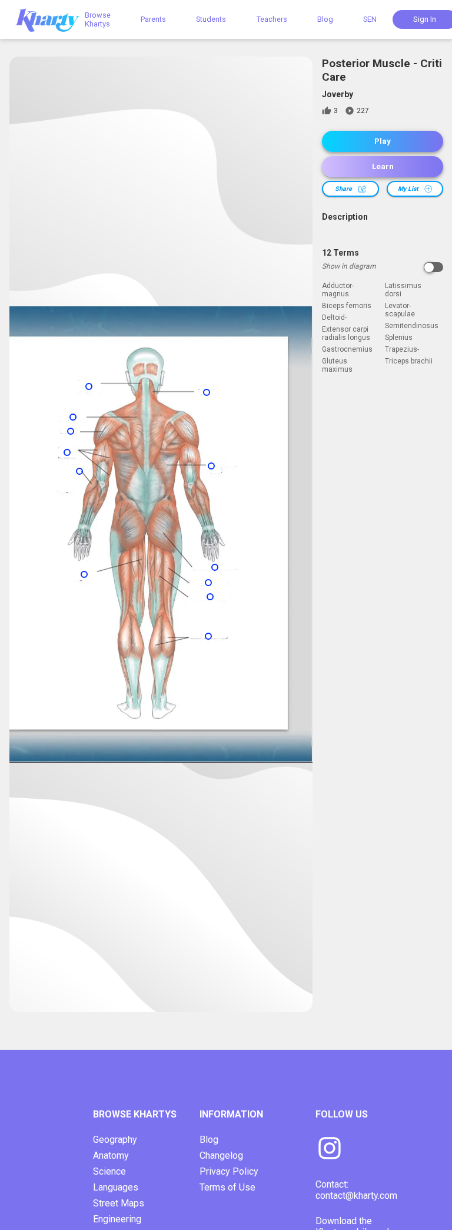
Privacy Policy (229, 1171)
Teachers (272, 19)
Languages (115, 1187)
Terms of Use (227, 1187)
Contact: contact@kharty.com (356, 1190)
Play (382, 141)
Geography (115, 1139)
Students (211, 19)
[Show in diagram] (433, 267)
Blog (325, 19)
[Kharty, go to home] (53, 19)
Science (109, 1171)
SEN (370, 19)
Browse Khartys (98, 19)
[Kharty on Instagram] (329, 1149)
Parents (153, 19)
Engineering (117, 1219)
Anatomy (111, 1155)
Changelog (221, 1155)
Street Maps (118, 1203)
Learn (383, 166)
